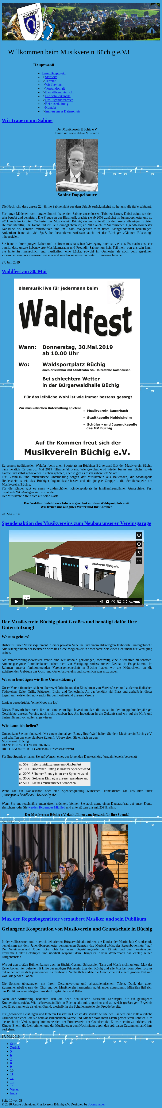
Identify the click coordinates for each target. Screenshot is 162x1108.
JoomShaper (96, 1104)
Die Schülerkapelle (57, 96)
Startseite (51, 77)
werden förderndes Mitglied (46, 807)
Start (13, 1044)
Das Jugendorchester (59, 100)
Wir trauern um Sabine (27, 120)
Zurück (15, 1047)
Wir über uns (53, 84)
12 (12, 1078)
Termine (50, 81)
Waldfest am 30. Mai (24, 271)
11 (11, 1074)
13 (12, 1082)
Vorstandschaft (55, 88)
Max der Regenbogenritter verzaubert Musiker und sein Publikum (74, 919)
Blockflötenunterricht (59, 92)
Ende (13, 1093)
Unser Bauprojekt (53, 73)
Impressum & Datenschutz (62, 111)
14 (12, 1085)
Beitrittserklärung (56, 103)
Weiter (14, 1089)
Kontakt (50, 107)
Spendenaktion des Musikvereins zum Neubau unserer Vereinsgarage (76, 523)
